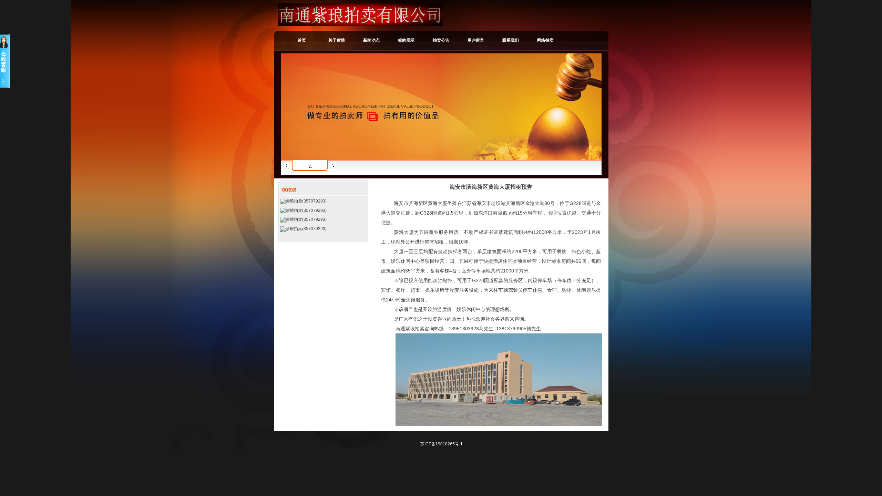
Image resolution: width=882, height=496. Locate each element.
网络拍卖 (545, 40)
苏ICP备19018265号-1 (441, 444)
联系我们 (510, 40)
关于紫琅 (336, 40)
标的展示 (406, 40)
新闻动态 (371, 40)
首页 (302, 40)
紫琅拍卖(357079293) (306, 201)
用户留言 (476, 40)
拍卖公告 (441, 40)
